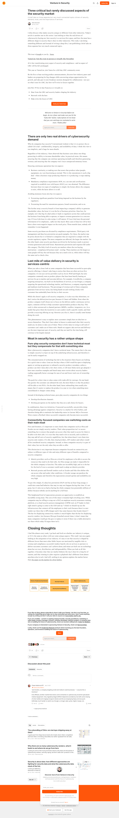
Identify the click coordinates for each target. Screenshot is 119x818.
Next (85, 657)
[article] (59, 735)
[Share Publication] (97, 3)
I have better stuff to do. (73, 616)
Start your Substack (55, 810)
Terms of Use (68, 795)
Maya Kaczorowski (40, 738)
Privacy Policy (72, 797)
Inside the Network (48, 628)
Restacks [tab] (39, 669)
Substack (50, 814)
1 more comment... (33, 716)
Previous (34, 657)
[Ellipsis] (90, 685)
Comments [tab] (32, 669)
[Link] (25, 138)
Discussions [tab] (41, 725)
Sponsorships (82, 625)
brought (39, 54)
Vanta (52, 54)
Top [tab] (30, 725)
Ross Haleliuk (36, 22)
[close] (76, 767)
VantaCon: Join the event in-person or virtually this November (51, 59)
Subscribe (104, 3)
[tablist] (35, 669)
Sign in (113, 3)
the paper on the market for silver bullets (47, 560)
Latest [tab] (34, 725)
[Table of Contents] (2, 409)
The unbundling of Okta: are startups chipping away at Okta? (49, 731)
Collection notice (71, 805)
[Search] (93, 3)
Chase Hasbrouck (37, 685)
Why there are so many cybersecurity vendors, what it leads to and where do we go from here (49, 747)
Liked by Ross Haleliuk (39, 687)
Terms (63, 805)
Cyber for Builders (84, 622)
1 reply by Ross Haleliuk (40, 708)
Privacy (58, 805)
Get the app (68, 810)
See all (31, 779)
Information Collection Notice (59, 797)
